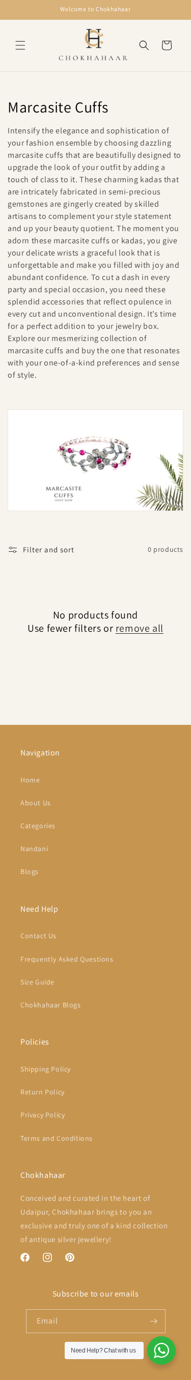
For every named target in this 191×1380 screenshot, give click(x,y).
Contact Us (38, 935)
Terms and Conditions (56, 1138)
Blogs (29, 871)
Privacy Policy (42, 1114)
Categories (38, 825)
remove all (139, 628)
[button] (20, 45)
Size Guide (37, 982)
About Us (35, 802)
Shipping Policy (45, 1069)
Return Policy (42, 1091)
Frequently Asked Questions (67, 959)
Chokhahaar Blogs (50, 1004)
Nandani (34, 848)
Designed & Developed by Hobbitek (123, 1371)
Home (30, 779)
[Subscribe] (154, 1321)
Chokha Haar (59, 1371)
